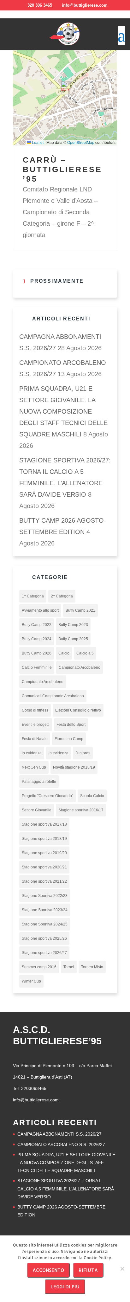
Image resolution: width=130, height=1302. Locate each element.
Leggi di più (65, 1287)
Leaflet (37, 142)
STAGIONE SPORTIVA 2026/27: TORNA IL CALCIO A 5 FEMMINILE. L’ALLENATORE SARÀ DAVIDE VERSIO (65, 1188)
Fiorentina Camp (69, 739)
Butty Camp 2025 (73, 639)
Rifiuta (88, 1270)
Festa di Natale (35, 739)
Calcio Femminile (37, 667)
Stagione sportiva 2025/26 (44, 938)
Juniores (82, 753)
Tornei (68, 967)
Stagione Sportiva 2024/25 (45, 924)
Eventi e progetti (36, 724)
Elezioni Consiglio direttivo (78, 710)
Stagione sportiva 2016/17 (80, 810)
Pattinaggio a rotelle (39, 781)
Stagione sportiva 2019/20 (44, 853)
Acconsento (48, 1270)
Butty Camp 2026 (36, 653)
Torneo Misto (92, 967)
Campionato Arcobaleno (79, 667)
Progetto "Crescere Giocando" (47, 796)
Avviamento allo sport (40, 610)
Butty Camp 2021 (80, 610)
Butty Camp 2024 (36, 639)
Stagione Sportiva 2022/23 (45, 895)
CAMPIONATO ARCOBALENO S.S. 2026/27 (61, 1144)
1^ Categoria (33, 596)
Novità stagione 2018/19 (74, 767)
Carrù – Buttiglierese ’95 (62, 169)
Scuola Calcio (92, 796)
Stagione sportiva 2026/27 (44, 953)
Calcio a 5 (85, 653)
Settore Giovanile (36, 810)
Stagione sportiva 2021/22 (44, 881)
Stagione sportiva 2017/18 (44, 824)
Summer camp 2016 (39, 967)
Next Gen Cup (34, 767)
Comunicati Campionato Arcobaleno (53, 696)
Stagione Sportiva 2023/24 (45, 910)
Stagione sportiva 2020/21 (44, 867)
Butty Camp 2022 (36, 624)
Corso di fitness (35, 710)
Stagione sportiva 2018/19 (44, 838)
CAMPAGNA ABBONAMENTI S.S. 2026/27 (59, 1134)
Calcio (63, 653)
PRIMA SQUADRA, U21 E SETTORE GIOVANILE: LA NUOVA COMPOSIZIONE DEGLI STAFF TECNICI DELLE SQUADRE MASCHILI (63, 411)
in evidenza (32, 753)
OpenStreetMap (80, 142)
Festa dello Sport (71, 724)
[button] (65, 87)
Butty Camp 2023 (73, 624)
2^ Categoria (62, 596)
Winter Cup (31, 981)
